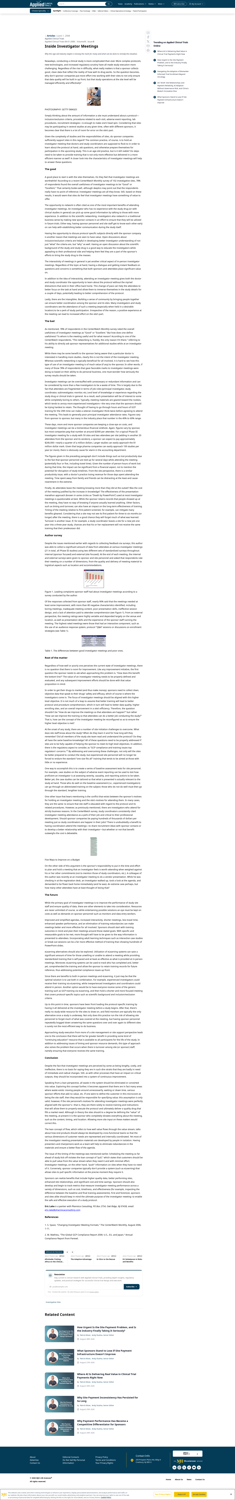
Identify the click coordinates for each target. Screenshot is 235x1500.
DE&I (94, 11)
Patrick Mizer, (85, 1335)
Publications (139, 4)
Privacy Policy (101, 1457)
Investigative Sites (53, 1302)
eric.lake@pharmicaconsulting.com (62, 1209)
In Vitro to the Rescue (80, 1259)
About (32, 1457)
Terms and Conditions (105, 1460)
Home (168, 1479)
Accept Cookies (199, 1494)
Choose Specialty (39, 11)
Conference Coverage (70, 11)
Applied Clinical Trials (54, 38)
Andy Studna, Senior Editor (103, 1335)
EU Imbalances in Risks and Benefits (106, 1260)
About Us (179, 1479)
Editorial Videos (103, 11)
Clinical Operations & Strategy (120, 11)
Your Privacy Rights (104, 1463)
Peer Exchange (85, 11)
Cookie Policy (106, 1497)
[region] (117, 1494)
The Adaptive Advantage (55, 1259)
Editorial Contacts (71, 1457)
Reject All (181, 1494)
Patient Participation (140, 11)
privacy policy (94, 1292)
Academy (128, 4)
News (120, 4)
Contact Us (35, 1463)
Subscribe (130, 1286)
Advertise (34, 1460)
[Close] (231, 1494)
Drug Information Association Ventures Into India (132, 1260)
